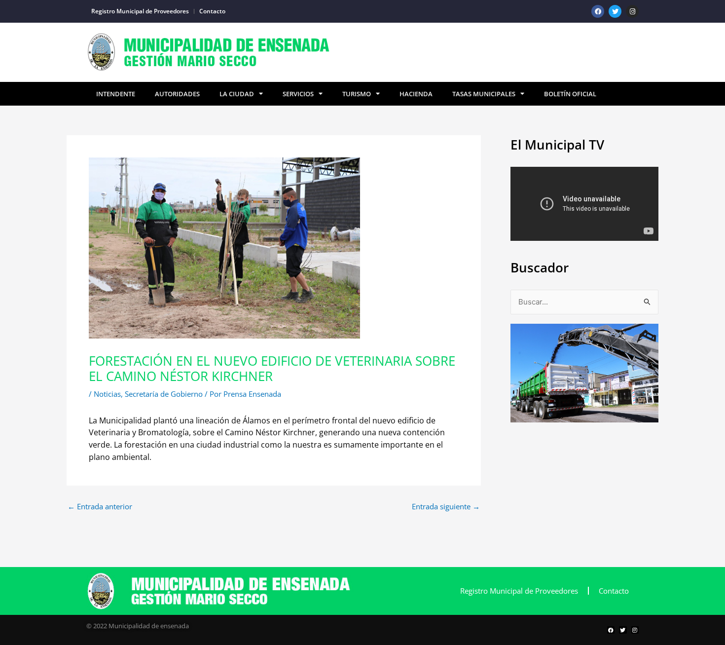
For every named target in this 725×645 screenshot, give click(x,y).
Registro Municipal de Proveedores (140, 11)
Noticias (107, 394)
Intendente (115, 93)
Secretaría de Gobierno (164, 394)
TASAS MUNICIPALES (483, 93)
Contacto (212, 11)
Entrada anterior (100, 506)
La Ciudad (236, 93)
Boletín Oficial (570, 93)
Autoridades (177, 93)
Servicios (298, 93)
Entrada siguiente (446, 506)
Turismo (356, 93)
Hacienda (416, 93)
